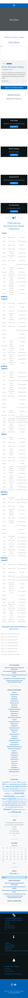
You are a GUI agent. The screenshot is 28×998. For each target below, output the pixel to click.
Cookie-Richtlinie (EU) (9, 947)
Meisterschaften (13, 744)
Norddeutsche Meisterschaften (13, 746)
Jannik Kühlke (17, 796)
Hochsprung (9, 796)
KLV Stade (14, 829)
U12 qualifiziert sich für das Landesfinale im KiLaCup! (14, 678)
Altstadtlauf (13, 698)
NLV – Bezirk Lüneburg (14, 833)
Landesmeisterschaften (13, 740)
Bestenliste (13, 705)
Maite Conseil (11, 803)
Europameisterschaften (14, 721)
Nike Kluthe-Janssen (21, 805)
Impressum (7, 943)
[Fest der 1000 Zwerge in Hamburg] (14, 53)
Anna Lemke (13, 784)
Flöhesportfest (14, 723)
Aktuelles (13, 696)
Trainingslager (14, 767)
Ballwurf (4, 786)
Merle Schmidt (10, 805)
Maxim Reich (19, 803)
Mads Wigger (4, 803)
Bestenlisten (7, 37)
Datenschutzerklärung (10, 945)
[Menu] (14, 5)
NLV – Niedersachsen (14, 831)
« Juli (14, 863)
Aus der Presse (13, 700)
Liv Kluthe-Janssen (11, 801)
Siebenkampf (20, 807)
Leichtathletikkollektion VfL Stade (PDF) (14, 822)
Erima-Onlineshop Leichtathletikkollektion (14, 824)
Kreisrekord (13, 736)
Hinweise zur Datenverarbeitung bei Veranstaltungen (15, 950)
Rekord (13, 750)
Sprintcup (14, 765)
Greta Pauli (19, 793)
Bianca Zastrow (6, 789)
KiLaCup (13, 732)
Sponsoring (13, 757)
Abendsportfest (13, 694)
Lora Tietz (20, 801)
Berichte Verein (13, 703)
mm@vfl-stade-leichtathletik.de (15, 974)
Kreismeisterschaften (13, 734)
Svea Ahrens (15, 809)
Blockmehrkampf (13, 711)
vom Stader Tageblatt (13, 769)
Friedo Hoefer (12, 793)
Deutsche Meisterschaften (13, 717)
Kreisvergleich (14, 738)
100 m (18, 782)
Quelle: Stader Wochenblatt (13, 748)
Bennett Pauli (11, 786)
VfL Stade (14, 827)
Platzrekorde (14, 37)
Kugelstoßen (12, 799)
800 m (4, 784)
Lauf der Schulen (13, 742)
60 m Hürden (5, 782)
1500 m (13, 692)
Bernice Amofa (21, 786)
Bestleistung (13, 707)
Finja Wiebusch (16, 791)
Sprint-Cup (13, 763)
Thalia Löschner (21, 809)
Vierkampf (9, 812)
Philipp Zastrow (14, 807)
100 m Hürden (23, 782)
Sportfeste (9, 63)
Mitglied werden (8, 948)
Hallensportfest (14, 730)
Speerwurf (7, 809)
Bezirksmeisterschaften (13, 709)
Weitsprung (16, 812)
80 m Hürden (13, 782)
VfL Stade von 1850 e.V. (15, 992)
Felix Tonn (9, 791)
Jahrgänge (21, 37)
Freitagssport (13, 725)
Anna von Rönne (21, 784)
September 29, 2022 (7, 69)
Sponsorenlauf (14, 755)
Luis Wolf (25, 801)
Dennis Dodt (13, 715)
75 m (10, 782)
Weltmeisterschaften (13, 771)
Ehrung (13, 719)
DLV (14, 835)
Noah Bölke (7, 807)
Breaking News (14, 713)
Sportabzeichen (13, 759)
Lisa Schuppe (4, 801)
